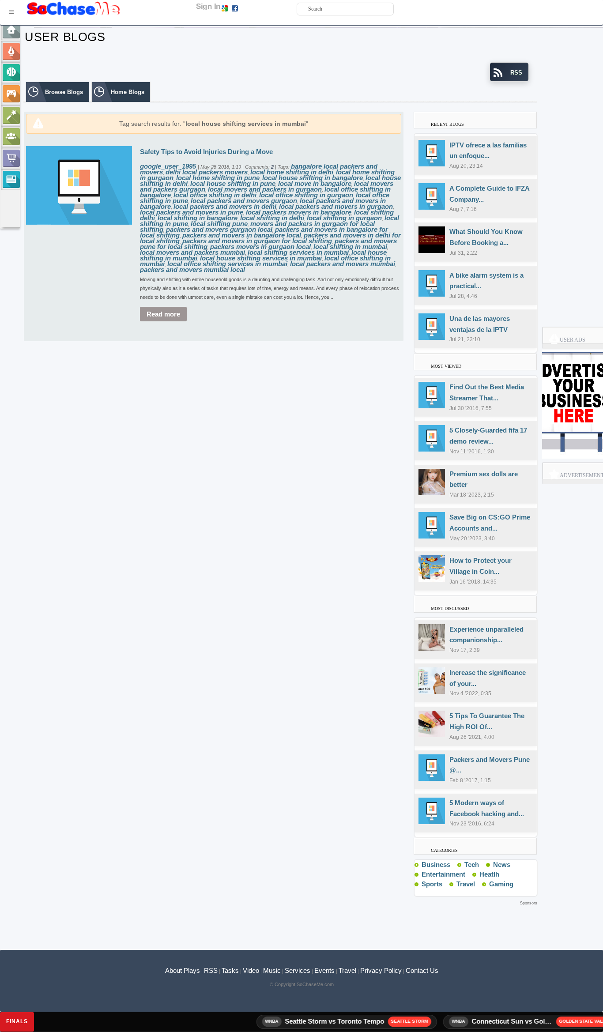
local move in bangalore (314, 183)
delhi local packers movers (207, 172)
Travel (465, 884)
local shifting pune (219, 223)
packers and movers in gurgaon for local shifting (257, 241)
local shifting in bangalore (197, 218)
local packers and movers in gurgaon (336, 206)
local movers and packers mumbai (192, 252)
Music (272, 970)
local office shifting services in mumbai (227, 263)
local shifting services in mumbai (298, 252)
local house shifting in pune (232, 183)
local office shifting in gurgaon (306, 195)
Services (297, 970)
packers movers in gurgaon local (260, 246)
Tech (471, 864)
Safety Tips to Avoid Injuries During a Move (206, 151)
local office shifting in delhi (214, 195)
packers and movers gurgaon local (219, 229)
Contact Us (422, 970)
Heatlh (489, 874)
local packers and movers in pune (191, 212)
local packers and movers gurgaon (244, 200)
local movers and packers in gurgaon (265, 189)
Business (436, 864)
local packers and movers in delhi (224, 206)
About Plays (182, 970)
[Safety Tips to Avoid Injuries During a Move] (79, 184)
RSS (211, 970)
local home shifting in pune (218, 177)
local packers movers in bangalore (298, 212)
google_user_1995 (169, 166)
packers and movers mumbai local (192, 269)
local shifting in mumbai (350, 246)
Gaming (501, 884)
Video (251, 970)
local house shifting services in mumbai (261, 258)
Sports (432, 884)
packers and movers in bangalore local (241, 235)
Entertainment (443, 874)
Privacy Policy (381, 970)
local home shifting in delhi (291, 172)
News (501, 864)
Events (324, 970)
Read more (163, 314)
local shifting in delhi (272, 218)
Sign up (248, 8)
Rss (453, 864)
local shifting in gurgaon (344, 218)
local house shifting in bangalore (312, 177)
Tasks (230, 970)
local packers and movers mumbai (342, 263)
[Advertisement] (280, 921)
